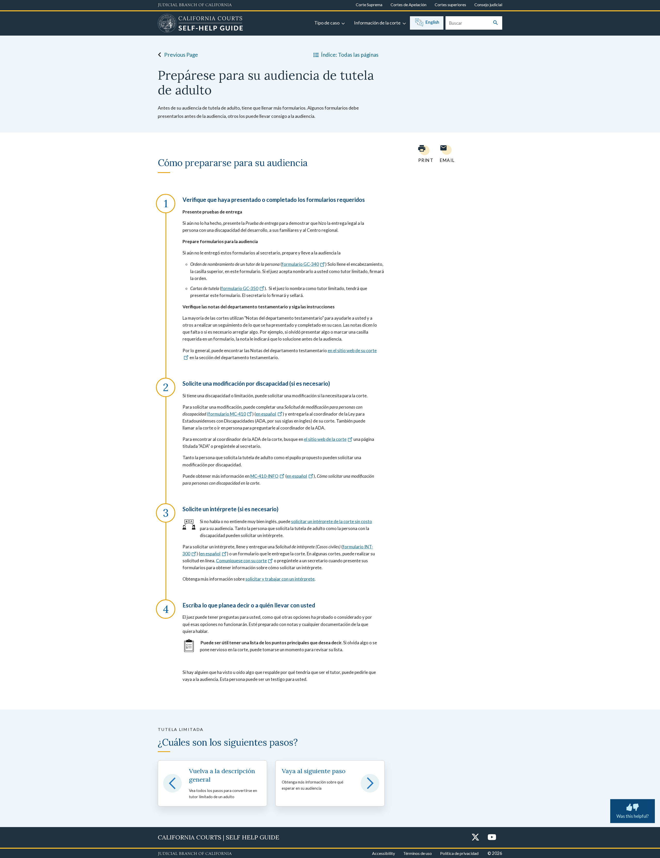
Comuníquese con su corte (241, 560)
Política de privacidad (459, 853)
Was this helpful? (632, 816)
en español (266, 414)
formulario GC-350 (239, 288)
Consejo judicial (488, 4)
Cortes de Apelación (408, 4)
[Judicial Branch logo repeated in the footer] (195, 854)
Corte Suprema (369, 4)
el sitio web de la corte (325, 439)
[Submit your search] (495, 23)
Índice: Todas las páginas (349, 54)
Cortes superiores (450, 4)
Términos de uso (417, 853)
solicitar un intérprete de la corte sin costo (331, 521)
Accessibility (383, 853)
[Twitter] (475, 837)
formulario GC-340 (300, 264)
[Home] (200, 24)
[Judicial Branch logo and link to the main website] (195, 5)
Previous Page (181, 54)
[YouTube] (492, 837)
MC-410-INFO (264, 476)
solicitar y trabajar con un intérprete (280, 579)
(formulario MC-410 (226, 414)
